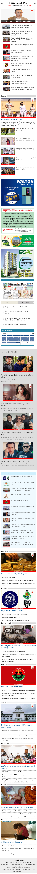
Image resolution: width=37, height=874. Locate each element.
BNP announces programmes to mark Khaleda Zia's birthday (18, 698)
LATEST (8, 302)
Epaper (9, 5)
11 (18, 339)
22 (4, 342)
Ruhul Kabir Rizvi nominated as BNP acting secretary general (18, 690)
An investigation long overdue (10, 854)
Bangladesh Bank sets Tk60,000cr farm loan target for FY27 (18, 580)
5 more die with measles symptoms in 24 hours (17, 807)
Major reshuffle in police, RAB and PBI (21, 476)
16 (8, 340)
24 (13, 342)
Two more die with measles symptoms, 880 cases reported (18, 816)
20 (27, 340)
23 (8, 342)
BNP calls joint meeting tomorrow (20, 500)
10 (13, 339)
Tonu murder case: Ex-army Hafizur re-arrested (15, 736)
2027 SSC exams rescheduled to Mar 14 (13, 772)
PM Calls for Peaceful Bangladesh (18, 22)
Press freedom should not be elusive (12, 846)
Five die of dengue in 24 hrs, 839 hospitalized (14, 811)
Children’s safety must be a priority (12, 842)
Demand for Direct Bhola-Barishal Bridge (22, 506)
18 (18, 340)
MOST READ (25, 302)
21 (31, 340)
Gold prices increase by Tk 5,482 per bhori (15, 574)
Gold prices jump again (8, 577)
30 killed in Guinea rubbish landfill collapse (13, 651)
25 (18, 342)
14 (31, 339)
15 (4, 340)
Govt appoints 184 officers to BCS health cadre (15, 614)
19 (22, 340)
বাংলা (30, 5)
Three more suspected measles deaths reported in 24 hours (18, 814)
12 (22, 339)
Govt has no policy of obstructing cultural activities (15, 620)
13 (27, 339)
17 (13, 340)
